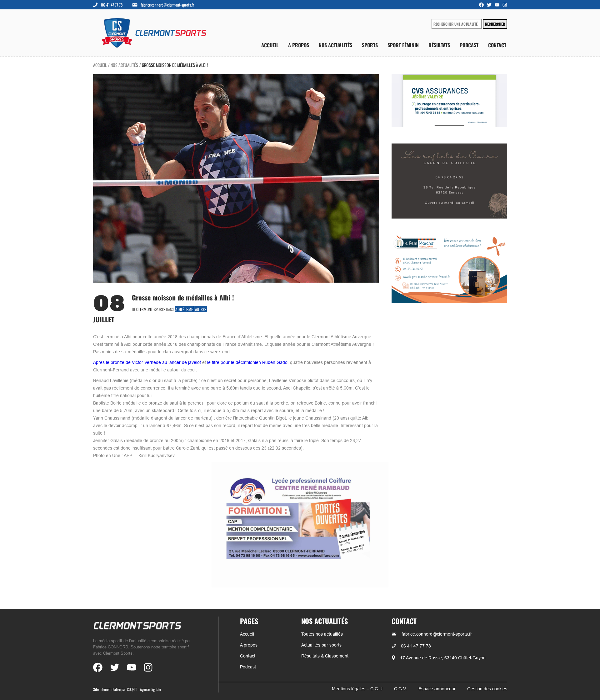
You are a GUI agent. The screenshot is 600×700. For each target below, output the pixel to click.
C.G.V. (400, 688)
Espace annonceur (437, 688)
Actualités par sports (321, 644)
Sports (370, 45)
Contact (497, 45)
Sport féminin (403, 45)
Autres (200, 309)
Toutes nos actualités (322, 634)
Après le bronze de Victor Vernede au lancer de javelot (147, 362)
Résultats (439, 45)
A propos (298, 45)
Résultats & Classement (324, 655)
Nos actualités (335, 45)
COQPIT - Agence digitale (144, 689)
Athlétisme (184, 309)
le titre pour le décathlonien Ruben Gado (247, 362)
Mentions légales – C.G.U (357, 688)
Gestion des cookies (487, 688)
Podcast (469, 45)
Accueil (269, 45)
